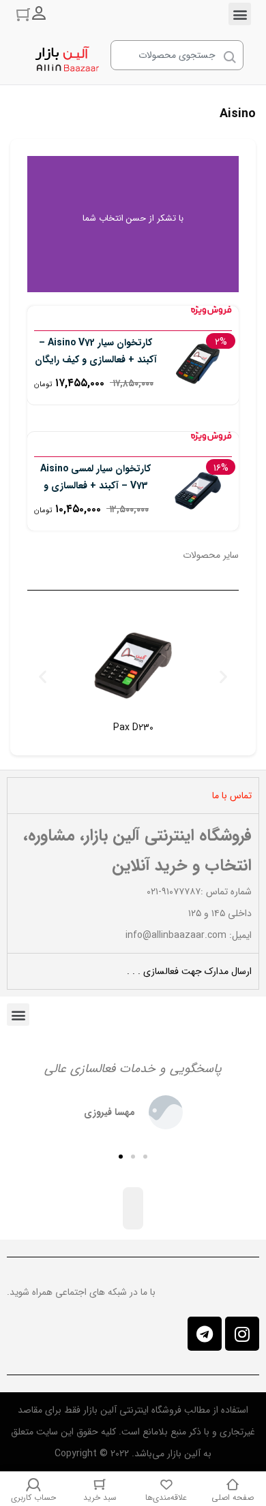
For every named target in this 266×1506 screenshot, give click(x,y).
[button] (239, 14)
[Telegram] (205, 1334)
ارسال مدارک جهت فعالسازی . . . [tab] (189, 971)
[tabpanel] (133, 883)
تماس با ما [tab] (232, 795)
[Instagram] (242, 1334)
